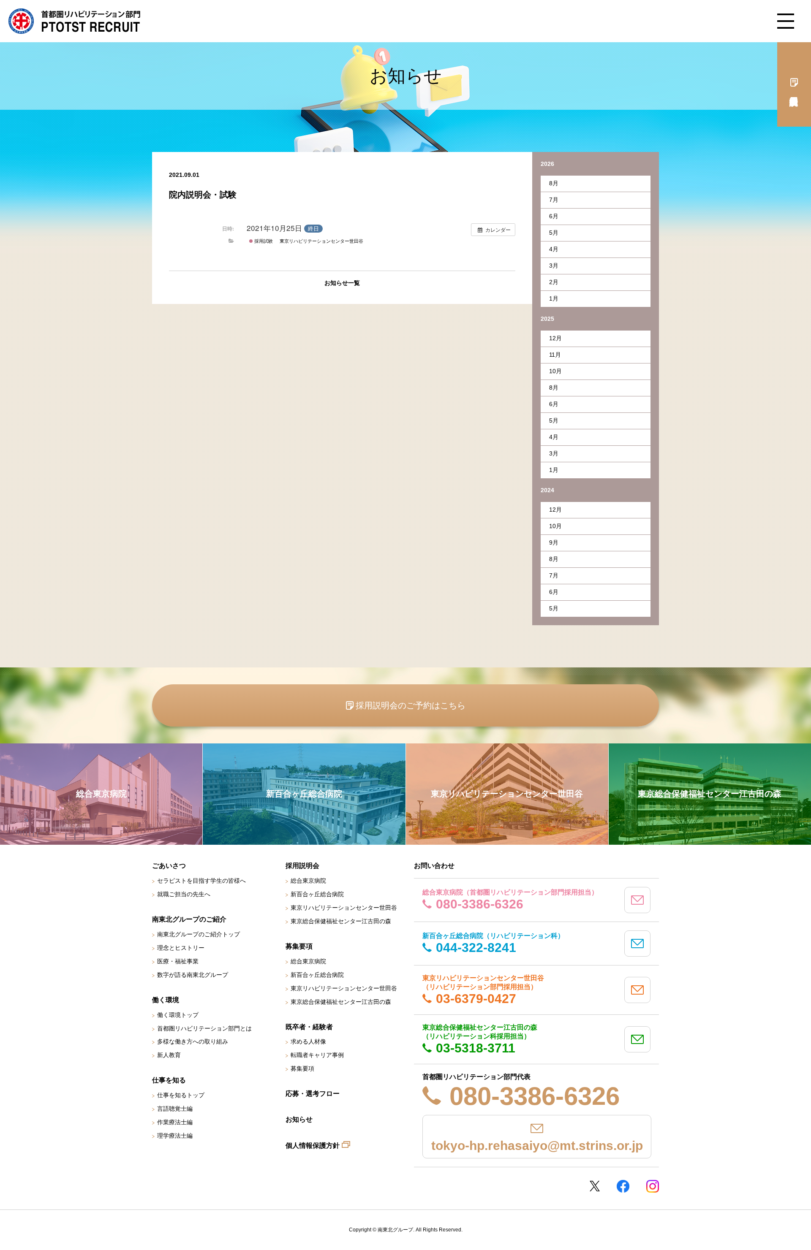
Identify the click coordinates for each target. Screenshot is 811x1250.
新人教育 (169, 1055)
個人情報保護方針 (313, 1145)
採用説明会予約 (794, 84)
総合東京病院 (308, 880)
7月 (553, 199)
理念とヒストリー (180, 947)
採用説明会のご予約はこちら (410, 705)
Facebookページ (623, 1186)
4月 (553, 249)
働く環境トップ (178, 1014)
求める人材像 (308, 1041)
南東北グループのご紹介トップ (198, 934)
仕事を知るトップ (180, 1095)
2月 (553, 282)
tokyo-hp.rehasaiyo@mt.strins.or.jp (537, 1145)
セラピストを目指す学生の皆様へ (201, 880)
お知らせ (299, 1119)
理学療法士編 (175, 1135)
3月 (553, 265)
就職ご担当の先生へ (183, 894)
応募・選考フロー (313, 1093)
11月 (555, 354)
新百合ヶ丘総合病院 (317, 894)
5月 (553, 232)
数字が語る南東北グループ (192, 974)
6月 (553, 216)
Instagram (652, 1186)
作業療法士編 (175, 1122)
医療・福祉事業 (178, 961)
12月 (555, 338)
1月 (553, 298)
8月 (553, 183)
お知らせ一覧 (342, 282)
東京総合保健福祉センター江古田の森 (341, 921)
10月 (555, 371)
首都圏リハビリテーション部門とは (204, 1028)
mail (637, 900)
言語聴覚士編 (175, 1108)
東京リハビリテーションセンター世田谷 (321, 240)
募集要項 (302, 1068)
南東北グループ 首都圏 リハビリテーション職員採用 (74, 21)
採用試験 (263, 240)
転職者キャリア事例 (317, 1055)
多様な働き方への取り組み (192, 1041)
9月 (553, 542)
